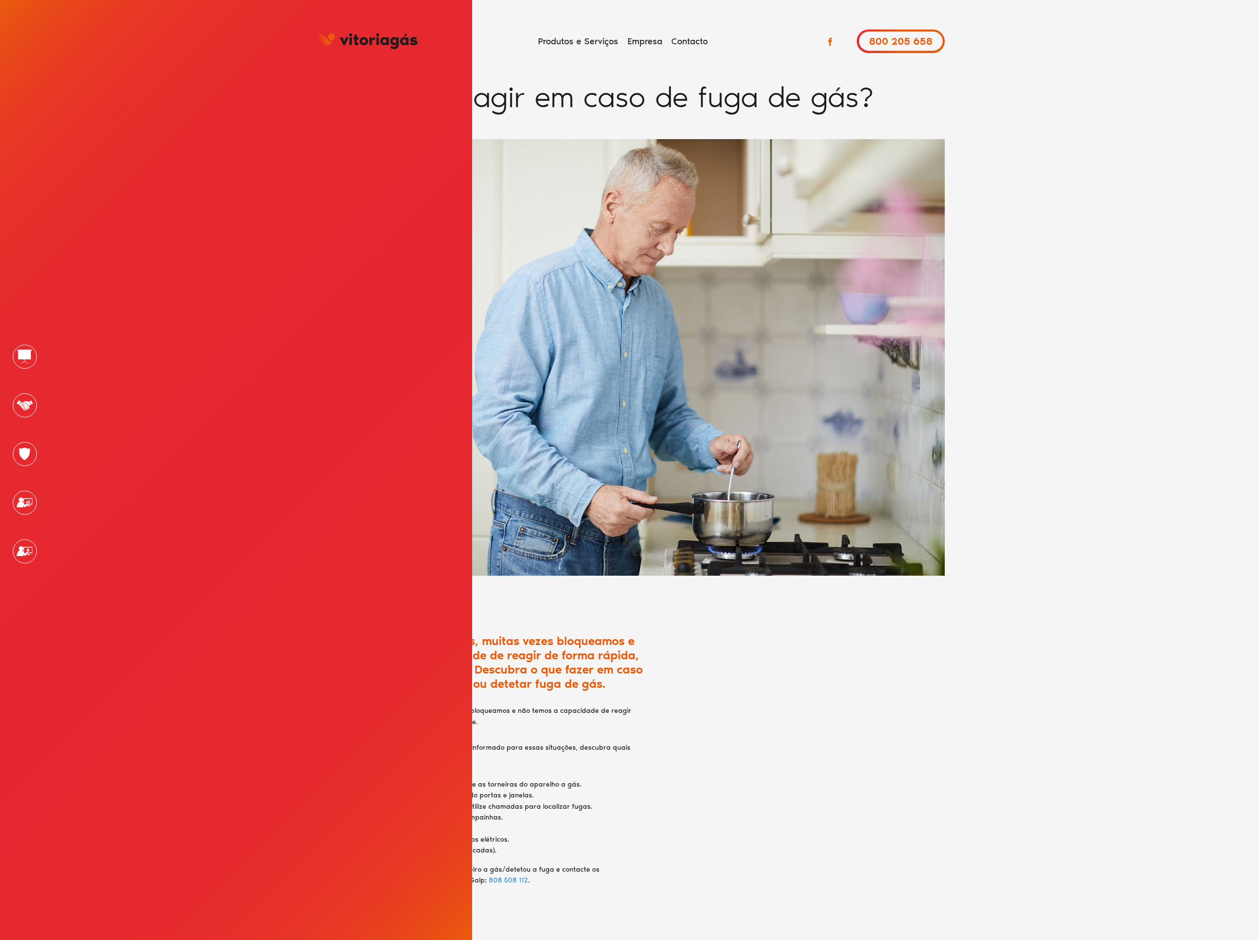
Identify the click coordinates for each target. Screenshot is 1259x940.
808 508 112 (508, 880)
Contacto (689, 41)
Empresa (645, 41)
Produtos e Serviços (578, 41)
